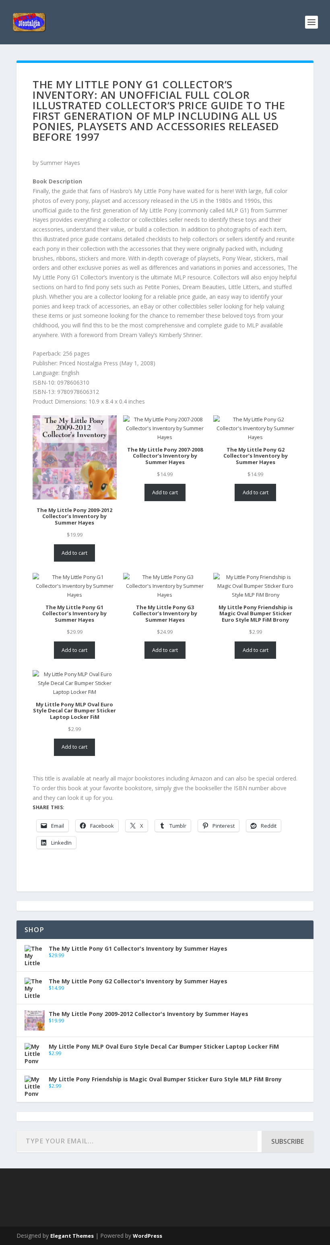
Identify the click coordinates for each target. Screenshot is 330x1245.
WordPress (147, 1235)
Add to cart (74, 552)
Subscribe (287, 1141)
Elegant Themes (72, 1235)
